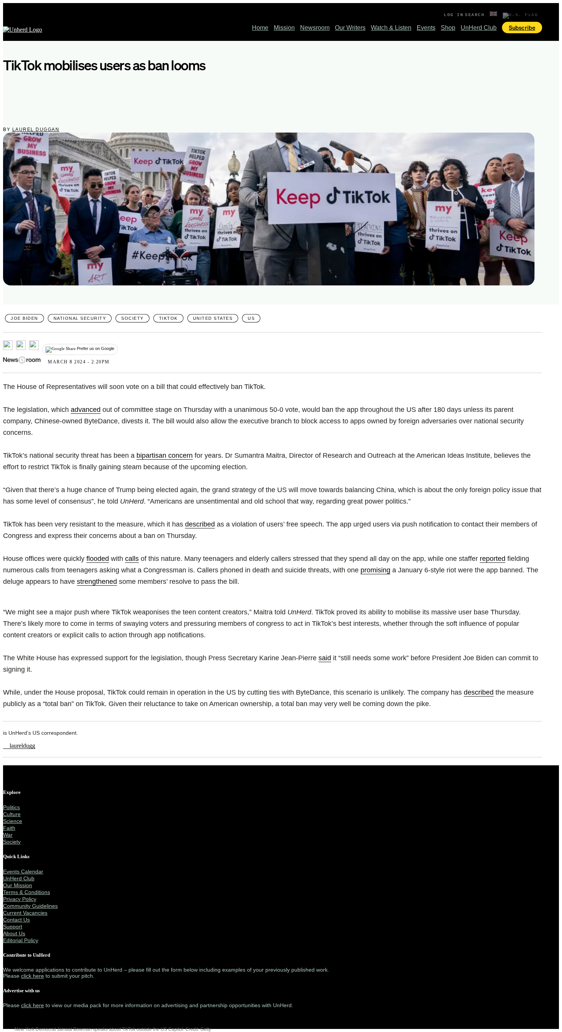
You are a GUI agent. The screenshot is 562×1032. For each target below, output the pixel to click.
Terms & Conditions (26, 892)
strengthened (97, 581)
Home (260, 27)
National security (80, 318)
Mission (284, 27)
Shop (448, 27)
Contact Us (16, 920)
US (251, 318)
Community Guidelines (30, 906)
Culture (12, 814)
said (324, 658)
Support (12, 926)
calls (132, 558)
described (200, 524)
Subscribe (522, 27)
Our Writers (350, 27)
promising (375, 570)
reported (492, 558)
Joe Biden (24, 318)
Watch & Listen (391, 27)
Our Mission (17, 885)
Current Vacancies (25, 913)
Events (426, 27)
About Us (14, 933)
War (8, 835)
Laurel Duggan (36, 129)
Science (12, 821)
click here (32, 976)
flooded (97, 558)
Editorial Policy (20, 940)
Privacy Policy (19, 899)
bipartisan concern (164, 455)
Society (132, 318)
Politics (11, 807)
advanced (86, 409)
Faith (9, 828)
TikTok (168, 318)
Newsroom (315, 27)
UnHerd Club (479, 27)
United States (213, 318)
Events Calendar (23, 871)
